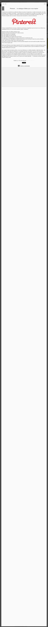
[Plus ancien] (5, 4)
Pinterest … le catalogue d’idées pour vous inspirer (24, 8)
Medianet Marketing (30, 60)
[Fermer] (45, 4)
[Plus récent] (3, 4)
